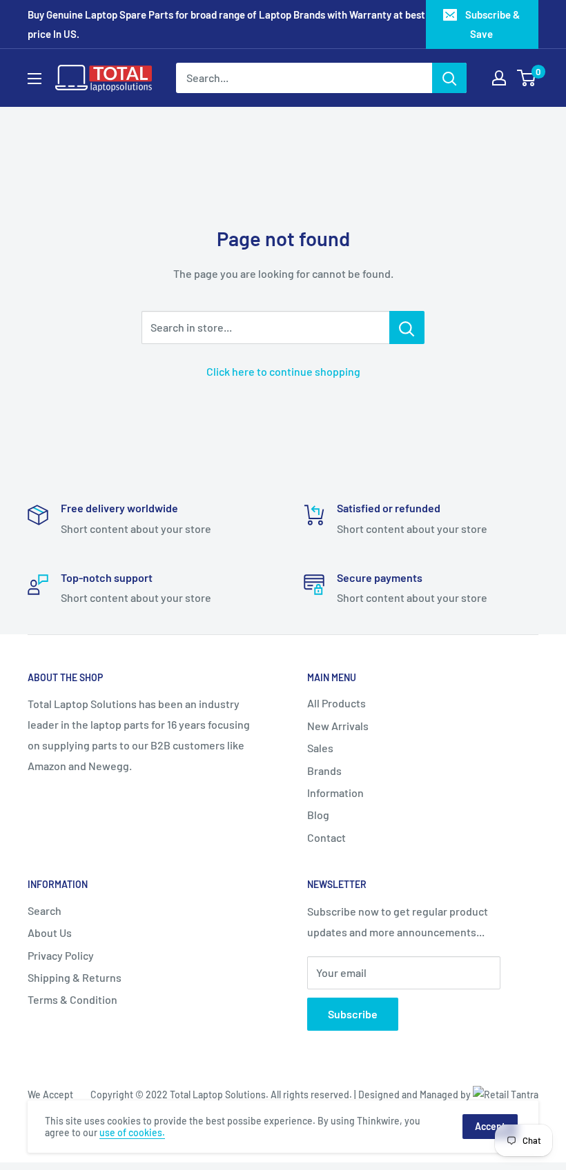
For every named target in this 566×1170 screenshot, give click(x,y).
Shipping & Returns (74, 977)
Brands (324, 770)
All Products (336, 702)
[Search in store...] (406, 327)
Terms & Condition (72, 999)
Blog (318, 814)
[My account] (499, 77)
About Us (50, 932)
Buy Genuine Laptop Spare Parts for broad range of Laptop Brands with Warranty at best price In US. (226, 24)
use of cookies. (132, 1132)
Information (335, 792)
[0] (527, 78)
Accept (490, 1126)
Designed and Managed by (415, 1094)
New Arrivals (338, 725)
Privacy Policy (61, 955)
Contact (326, 837)
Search (44, 910)
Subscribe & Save (492, 24)
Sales (320, 747)
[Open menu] (34, 78)
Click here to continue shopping (283, 371)
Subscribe (353, 1013)
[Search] (449, 78)
